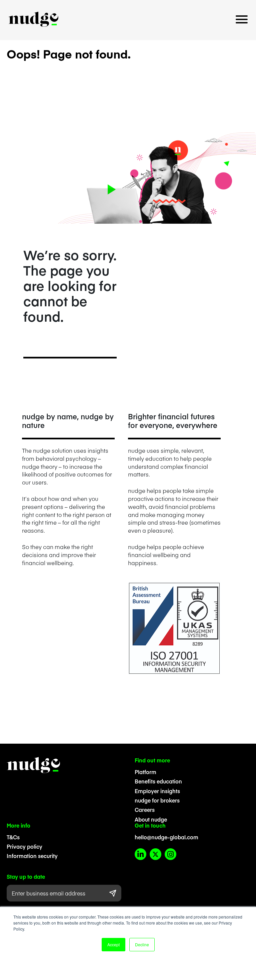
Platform (145, 772)
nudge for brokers (157, 800)
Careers (145, 810)
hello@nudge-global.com (166, 837)
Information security (32, 856)
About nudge (151, 819)
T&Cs (13, 837)
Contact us (128, 37)
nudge (33, 19)
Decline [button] (142, 944)
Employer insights (157, 791)
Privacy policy (24, 846)
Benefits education (158, 781)
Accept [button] (113, 944)
